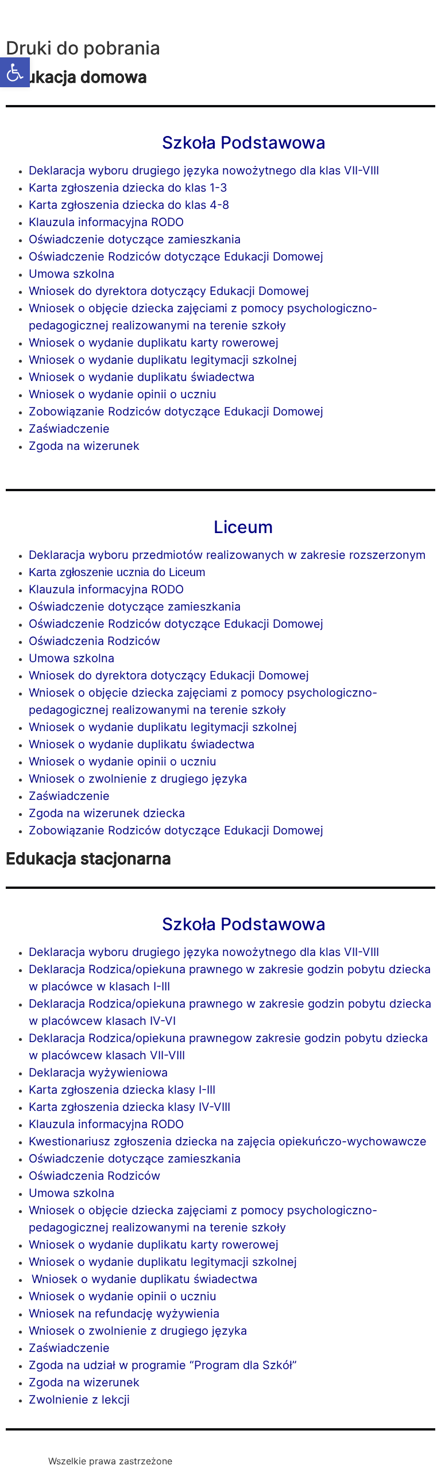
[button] (15, 72)
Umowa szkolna (71, 274)
